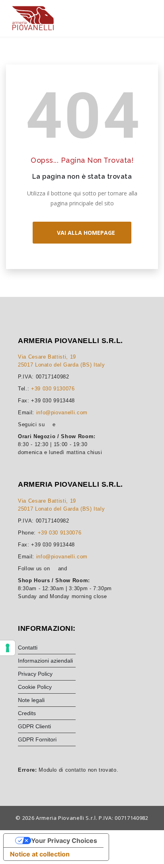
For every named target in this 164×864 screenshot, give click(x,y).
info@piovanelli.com (62, 412)
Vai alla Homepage (84, 232)
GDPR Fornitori (37, 739)
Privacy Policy (35, 674)
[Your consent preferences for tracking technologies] (7, 647)
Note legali (31, 700)
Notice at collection (40, 854)
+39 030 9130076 (53, 389)
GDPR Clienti (34, 726)
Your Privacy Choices (64, 840)
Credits (27, 713)
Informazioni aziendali (45, 660)
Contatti (27, 647)
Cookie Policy (35, 687)
